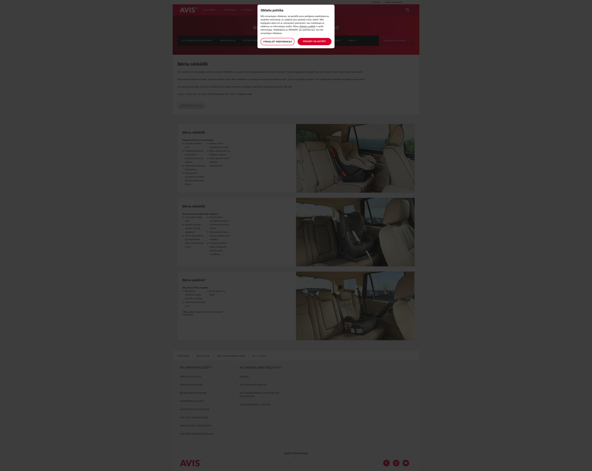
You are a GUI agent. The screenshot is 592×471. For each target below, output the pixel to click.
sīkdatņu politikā (307, 26)
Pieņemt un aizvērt (314, 41)
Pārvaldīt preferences (277, 41)
